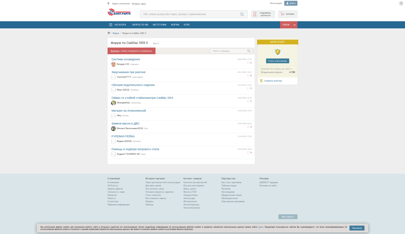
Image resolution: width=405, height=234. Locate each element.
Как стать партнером (231, 182)
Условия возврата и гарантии (159, 192)
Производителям (229, 198)
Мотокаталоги (190, 201)
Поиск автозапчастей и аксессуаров (163, 182)
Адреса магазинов (121, 3)
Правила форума (273, 81)
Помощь (149, 204)
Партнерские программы (233, 201)
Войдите (115, 51)
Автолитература (191, 204)
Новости (111, 198)
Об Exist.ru (113, 185)
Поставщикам (228, 192)
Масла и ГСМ (190, 192)
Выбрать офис (139, 4)
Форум (175, 24)
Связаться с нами (116, 192)
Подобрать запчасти (265, 14)
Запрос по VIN (140, 24)
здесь (260, 227)
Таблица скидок (228, 185)
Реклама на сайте (268, 185)
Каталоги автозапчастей (195, 182)
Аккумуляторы (190, 195)
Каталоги (120, 24)
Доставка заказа (153, 185)
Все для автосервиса (194, 185)
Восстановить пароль (156, 198)
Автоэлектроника (192, 208)
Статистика (113, 201)
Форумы (149, 201)
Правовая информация (118, 204)
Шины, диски (190, 189)
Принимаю (357, 228)
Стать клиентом (153, 195)
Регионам (226, 189)
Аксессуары (189, 198)
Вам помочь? (288, 216)
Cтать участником (277, 61)
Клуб (187, 24)
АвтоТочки (159, 24)
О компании (113, 182)
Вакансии (112, 195)
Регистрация (276, 3)
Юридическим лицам (231, 195)
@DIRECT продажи (268, 182)
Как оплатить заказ (155, 189)
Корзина (290, 14)
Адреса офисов (115, 189)
